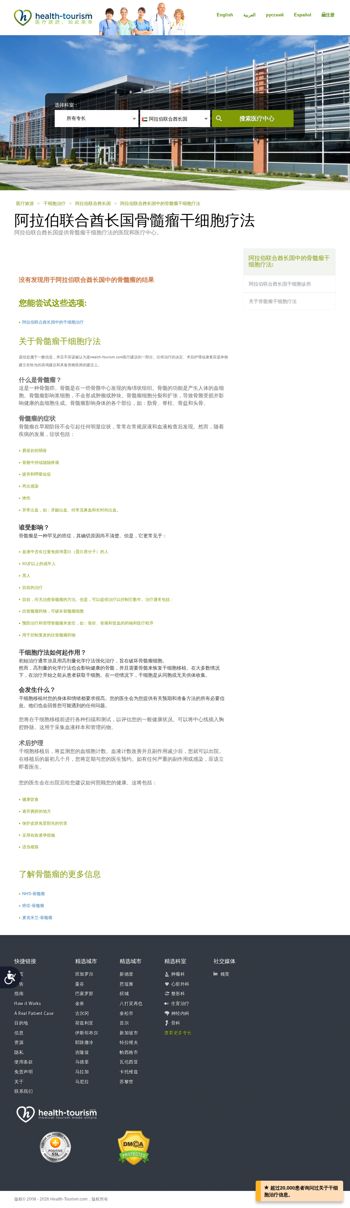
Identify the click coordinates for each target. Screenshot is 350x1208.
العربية (249, 14)
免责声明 (23, 1072)
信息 (19, 1033)
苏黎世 (127, 1082)
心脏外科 (180, 984)
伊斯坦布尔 (86, 1033)
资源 (19, 1043)
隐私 (19, 1053)
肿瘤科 (178, 974)
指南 (19, 994)
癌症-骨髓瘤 (33, 905)
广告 (19, 984)
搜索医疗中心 (257, 118)
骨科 (175, 1023)
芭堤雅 (127, 984)
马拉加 (82, 1072)
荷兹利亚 (84, 1023)
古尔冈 (82, 1014)
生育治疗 (180, 1004)
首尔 (124, 1023)
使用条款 (23, 1062)
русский (275, 14)
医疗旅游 (25, 203)
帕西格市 (129, 1053)
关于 (19, 1082)
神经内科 (180, 1014)
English (225, 14)
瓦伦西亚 (129, 1062)
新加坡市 (129, 1033)
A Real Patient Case (34, 1014)
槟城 (124, 994)
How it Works (27, 1004)
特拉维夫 (129, 1043)
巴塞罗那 (84, 994)
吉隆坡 (82, 1053)
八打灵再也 (131, 1004)
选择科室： (67, 105)
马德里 (82, 1062)
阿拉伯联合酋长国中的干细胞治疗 (53, 322)
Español (302, 14)
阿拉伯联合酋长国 (93, 203)
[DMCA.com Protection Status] (134, 1147)
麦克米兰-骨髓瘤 (37, 917)
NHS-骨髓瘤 (33, 893)
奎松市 (127, 1014)
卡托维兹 (129, 1072)
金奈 (79, 1004)
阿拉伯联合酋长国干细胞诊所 (280, 284)
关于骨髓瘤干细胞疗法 (273, 301)
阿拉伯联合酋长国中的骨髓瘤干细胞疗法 (160, 203)
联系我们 (23, 1091)
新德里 (127, 974)
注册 (330, 14)
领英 (225, 974)
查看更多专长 (178, 1033)
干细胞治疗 (54, 203)
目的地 (21, 1023)
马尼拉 (82, 1082)
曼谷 (79, 984)
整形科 (178, 994)
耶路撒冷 (84, 1043)
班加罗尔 (84, 974)
